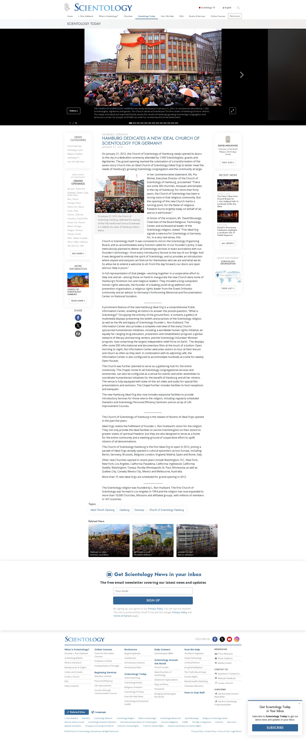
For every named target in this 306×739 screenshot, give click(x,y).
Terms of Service (122, 615)
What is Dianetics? (73, 662)
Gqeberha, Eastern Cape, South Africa (78, 194)
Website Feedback (226, 678)
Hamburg (124, 510)
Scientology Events (75, 149)
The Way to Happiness (201, 722)
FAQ (181, 16)
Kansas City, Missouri (76, 222)
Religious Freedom (74, 153)
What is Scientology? (108, 16)
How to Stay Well (194, 692)
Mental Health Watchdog (196, 681)
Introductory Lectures (134, 662)
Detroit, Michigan (74, 226)
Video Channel (72, 685)
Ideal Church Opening (102, 510)
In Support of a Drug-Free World (99, 726)
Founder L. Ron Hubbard (76, 653)
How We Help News (75, 161)
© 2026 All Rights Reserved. (92, 731)
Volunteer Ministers (193, 685)
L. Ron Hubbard (85, 16)
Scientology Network (103, 718)
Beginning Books (132, 653)
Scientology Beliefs (74, 658)
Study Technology (192, 658)
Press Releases (225, 653)
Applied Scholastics (73, 726)
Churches (128, 16)
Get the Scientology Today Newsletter (225, 703)
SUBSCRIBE (275, 727)
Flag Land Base (161, 684)
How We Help (167, 16)
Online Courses (218, 16)
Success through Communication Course (106, 692)
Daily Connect (162, 649)
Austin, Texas (72, 210)
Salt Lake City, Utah (75, 245)
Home (70, 16)
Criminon (219, 722)
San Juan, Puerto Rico (76, 188)
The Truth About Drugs (195, 672)
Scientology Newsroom (170, 718)
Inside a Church (72, 676)
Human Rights (191, 676)
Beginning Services (106, 672)
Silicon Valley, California (77, 241)
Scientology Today (146, 16)
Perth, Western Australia (77, 238)
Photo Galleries (225, 658)
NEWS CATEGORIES (78, 138)
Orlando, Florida (74, 234)
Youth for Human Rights (153, 726)
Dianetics (86, 718)
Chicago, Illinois (74, 202)
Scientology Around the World (166, 661)
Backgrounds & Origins (75, 667)
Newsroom (235, 16)
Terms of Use (223, 731)
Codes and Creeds (73, 672)
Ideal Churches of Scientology (162, 673)
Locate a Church (225, 683)
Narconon (231, 722)
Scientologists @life (163, 653)
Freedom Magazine (169, 722)
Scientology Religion (126, 718)
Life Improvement (103, 685)
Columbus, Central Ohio (77, 218)
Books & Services (197, 16)
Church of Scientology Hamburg (166, 510)
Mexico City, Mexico (75, 206)
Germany (139, 510)
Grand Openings (74, 146)
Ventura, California (75, 214)
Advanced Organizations (166, 679)
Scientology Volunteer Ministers (102, 722)
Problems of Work (103, 661)
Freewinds (159, 688)
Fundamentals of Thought (107, 665)
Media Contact (224, 662)
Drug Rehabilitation (193, 667)
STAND (185, 722)
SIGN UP (153, 600)
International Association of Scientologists (138, 722)
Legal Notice (236, 731)
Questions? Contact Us (228, 673)
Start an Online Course (74, 722)
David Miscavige (192, 718)
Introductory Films (132, 667)
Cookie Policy (210, 731)
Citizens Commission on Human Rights (184, 726)
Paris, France (72, 199)
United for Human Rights (128, 726)
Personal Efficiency (104, 681)
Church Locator (161, 667)
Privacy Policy (155, 608)
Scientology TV (208, 7)
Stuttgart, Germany (75, 230)
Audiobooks (130, 658)
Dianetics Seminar (103, 676)
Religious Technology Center (215, 718)
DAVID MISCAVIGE (228, 145)
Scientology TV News (134, 691)
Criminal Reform (192, 662)
